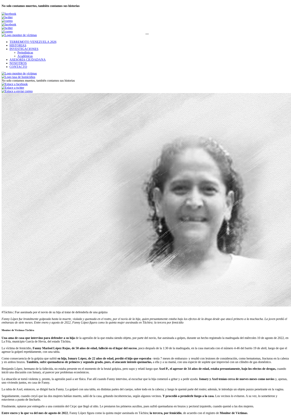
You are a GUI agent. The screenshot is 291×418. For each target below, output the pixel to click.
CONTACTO (18, 66)
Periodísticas (25, 52)
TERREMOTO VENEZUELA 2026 (33, 41)
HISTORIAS (18, 45)
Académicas (25, 56)
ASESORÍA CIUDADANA (28, 59)
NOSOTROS (18, 63)
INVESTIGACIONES (24, 49)
